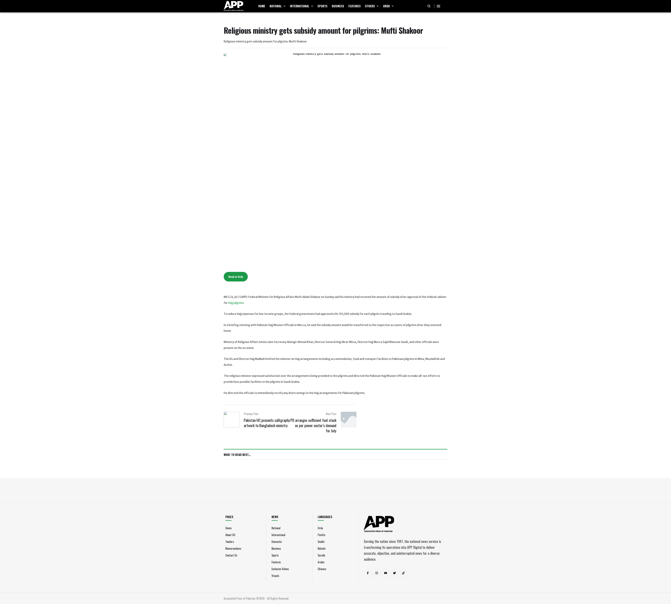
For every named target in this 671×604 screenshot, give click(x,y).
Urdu (320, 528)
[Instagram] (376, 573)
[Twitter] (394, 573)
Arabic (321, 562)
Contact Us (231, 555)
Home (228, 528)
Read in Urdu (235, 277)
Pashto (321, 535)
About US (230, 535)
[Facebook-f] (367, 573)
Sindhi (321, 542)
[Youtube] (385, 573)
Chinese (322, 569)
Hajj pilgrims (236, 303)
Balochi (322, 548)
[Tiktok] (403, 573)
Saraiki (321, 555)
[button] (284, 6)
